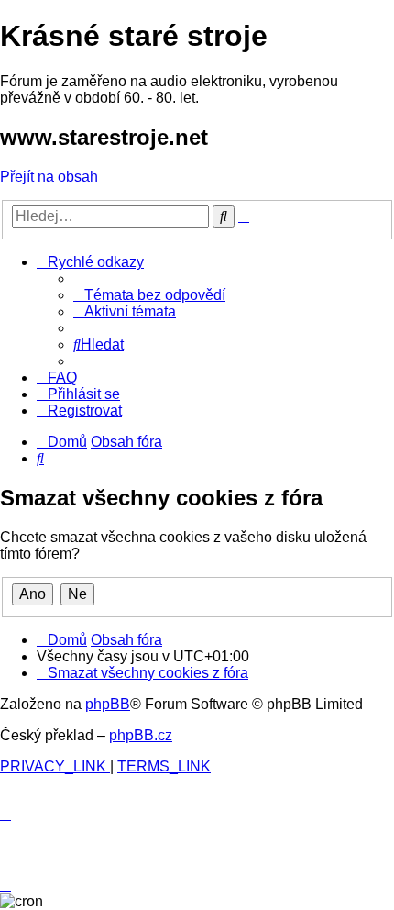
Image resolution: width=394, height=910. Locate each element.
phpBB (107, 704)
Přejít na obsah (49, 176)
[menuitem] (149, 295)
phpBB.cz (140, 735)
